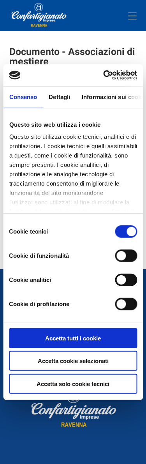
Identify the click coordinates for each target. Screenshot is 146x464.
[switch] (126, 255)
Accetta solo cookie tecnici (73, 383)
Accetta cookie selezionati (73, 361)
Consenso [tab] (23, 96)
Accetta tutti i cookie (73, 338)
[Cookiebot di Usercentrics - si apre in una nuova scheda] (104, 75)
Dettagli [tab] (59, 96)
